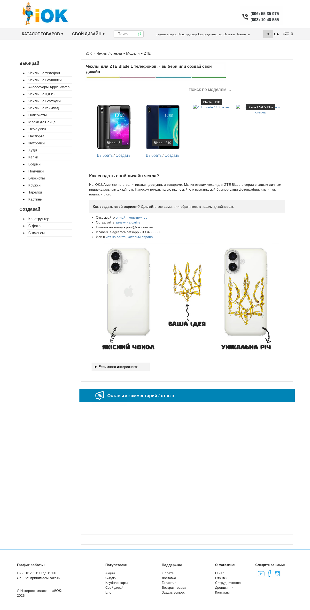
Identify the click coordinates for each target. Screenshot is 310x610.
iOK (89, 53)
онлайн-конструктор (131, 217)
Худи (32, 150)
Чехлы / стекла (109, 53)
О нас (219, 573)
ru (268, 34)
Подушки (36, 171)
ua (276, 34)
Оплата (168, 573)
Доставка (169, 578)
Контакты (243, 34)
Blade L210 (162, 143)
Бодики (34, 164)
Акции (110, 573)
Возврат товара (174, 587)
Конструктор (187, 34)
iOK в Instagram (276, 573)
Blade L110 (211, 102)
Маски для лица (41, 122)
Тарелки (35, 192)
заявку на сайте (128, 222)
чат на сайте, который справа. (130, 237)
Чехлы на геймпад (43, 108)
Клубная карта (116, 583)
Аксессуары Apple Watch (49, 87)
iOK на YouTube (260, 573)
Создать (123, 155)
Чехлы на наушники (45, 80)
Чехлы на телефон (44, 73)
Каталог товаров (41, 34)
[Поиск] (139, 34)
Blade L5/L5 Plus (260, 107)
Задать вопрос (166, 34)
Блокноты (36, 178)
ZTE (147, 53)
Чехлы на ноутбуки (44, 101)
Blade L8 (113, 143)
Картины (35, 199)
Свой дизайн (86, 34)
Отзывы (229, 34)
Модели (133, 53)
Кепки (33, 157)
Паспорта (36, 136)
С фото (34, 226)
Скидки (110, 578)
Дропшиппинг (226, 587)
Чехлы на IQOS (41, 94)
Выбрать (105, 155)
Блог (109, 592)
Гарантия (169, 583)
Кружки (34, 185)
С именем (36, 233)
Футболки (36, 143)
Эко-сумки (37, 129)
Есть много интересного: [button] (118, 367)
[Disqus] (187, 465)
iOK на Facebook (269, 573)
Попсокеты (37, 115)
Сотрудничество (210, 34)
